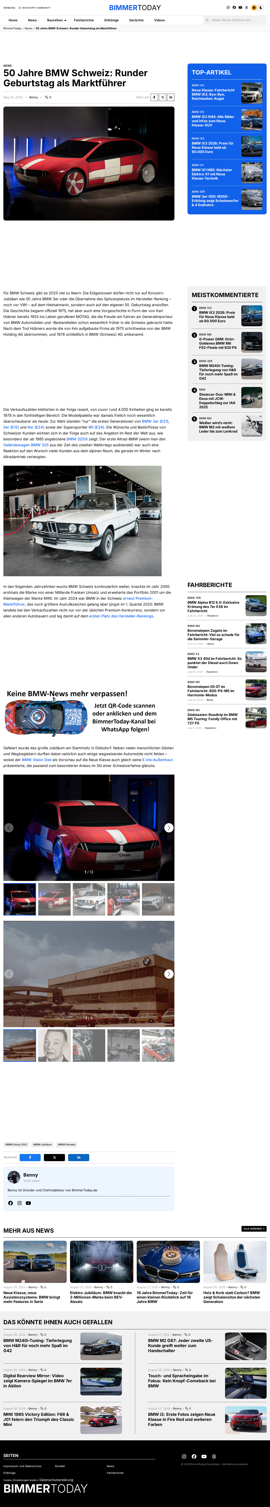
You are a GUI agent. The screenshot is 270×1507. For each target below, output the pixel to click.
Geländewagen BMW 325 (26, 445)
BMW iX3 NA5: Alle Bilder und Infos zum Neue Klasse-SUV (213, 120)
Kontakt (60, 1466)
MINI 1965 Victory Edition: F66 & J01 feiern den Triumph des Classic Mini (38, 1419)
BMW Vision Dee (36, 760)
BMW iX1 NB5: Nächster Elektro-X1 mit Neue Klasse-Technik (212, 174)
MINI (202, 389)
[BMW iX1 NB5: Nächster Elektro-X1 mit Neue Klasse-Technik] (251, 172)
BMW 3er (198, 191)
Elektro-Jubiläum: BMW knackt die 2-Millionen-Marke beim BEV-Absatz (101, 1297)
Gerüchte (136, 20)
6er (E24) (36, 427)
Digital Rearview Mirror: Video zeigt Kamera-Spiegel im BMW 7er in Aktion (37, 1380)
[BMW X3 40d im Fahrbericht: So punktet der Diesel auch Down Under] (256, 661)
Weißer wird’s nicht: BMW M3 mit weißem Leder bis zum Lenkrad (218, 427)
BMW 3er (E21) (155, 421)
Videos (159, 20)
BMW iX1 (198, 164)
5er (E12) (11, 427)
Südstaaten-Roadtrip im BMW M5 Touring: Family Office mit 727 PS (213, 719)
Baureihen (55, 20)
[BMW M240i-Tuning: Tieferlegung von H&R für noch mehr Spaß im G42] (251, 368)
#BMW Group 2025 (16, 1144)
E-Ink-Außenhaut (157, 760)
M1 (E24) (96, 427)
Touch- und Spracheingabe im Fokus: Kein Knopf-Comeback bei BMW (182, 1380)
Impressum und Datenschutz (22, 1466)
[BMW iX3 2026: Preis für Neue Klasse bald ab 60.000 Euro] (251, 146)
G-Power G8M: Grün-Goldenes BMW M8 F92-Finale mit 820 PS (218, 343)
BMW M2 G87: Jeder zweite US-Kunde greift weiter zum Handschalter (180, 1345)
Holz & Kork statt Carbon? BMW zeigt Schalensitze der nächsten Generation (231, 1297)
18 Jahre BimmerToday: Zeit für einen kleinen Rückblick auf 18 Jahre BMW (165, 1297)
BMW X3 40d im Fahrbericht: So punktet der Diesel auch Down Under (215, 662)
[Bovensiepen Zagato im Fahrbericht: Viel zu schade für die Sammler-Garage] (256, 633)
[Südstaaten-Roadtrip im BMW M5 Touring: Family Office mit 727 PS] (256, 717)
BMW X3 (193, 653)
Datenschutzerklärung (56, 1480)
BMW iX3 (198, 85)
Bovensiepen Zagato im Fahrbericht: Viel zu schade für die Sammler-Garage (214, 634)
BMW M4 (194, 625)
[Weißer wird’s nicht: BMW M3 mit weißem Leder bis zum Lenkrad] (251, 426)
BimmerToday (12, 28)
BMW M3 (205, 418)
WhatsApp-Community (36, 7)
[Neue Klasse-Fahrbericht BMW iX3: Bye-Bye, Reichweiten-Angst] (251, 93)
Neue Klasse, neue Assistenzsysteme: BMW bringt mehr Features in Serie (31, 1297)
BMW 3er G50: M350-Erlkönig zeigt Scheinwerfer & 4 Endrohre (215, 200)
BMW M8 (205, 334)
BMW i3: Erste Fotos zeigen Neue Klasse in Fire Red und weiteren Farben (181, 1419)
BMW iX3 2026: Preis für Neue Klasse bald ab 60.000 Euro (213, 147)
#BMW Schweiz (66, 1144)
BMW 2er (205, 361)
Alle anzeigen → (254, 1228)
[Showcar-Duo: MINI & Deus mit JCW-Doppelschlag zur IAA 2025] (251, 397)
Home (13, 20)
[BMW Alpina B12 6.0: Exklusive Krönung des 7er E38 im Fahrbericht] (256, 605)
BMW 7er (194, 597)
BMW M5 (194, 681)
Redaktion (212, 615)
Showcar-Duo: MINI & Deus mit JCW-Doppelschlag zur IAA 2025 (217, 400)
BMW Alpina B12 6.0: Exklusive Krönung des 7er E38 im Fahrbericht (213, 606)
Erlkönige (111, 20)
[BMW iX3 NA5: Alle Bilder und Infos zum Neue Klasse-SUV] (251, 119)
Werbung (9, 7)
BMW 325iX (77, 439)
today (135, 7)
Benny (33, 97)
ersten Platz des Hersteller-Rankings (121, 616)
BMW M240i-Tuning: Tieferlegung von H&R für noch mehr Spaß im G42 (218, 372)
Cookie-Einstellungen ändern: (21, 1480)
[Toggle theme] (258, 7)
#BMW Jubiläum (42, 1144)
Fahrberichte (84, 20)
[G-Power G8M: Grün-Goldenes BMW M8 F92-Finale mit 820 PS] (251, 342)
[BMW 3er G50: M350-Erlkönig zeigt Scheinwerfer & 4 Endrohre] (251, 199)
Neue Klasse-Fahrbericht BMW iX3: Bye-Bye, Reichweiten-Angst (213, 94)
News (32, 20)
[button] (169, 827)
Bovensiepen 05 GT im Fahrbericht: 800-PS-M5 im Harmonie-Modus (211, 691)
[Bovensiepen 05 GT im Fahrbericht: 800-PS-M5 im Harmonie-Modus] (256, 689)
